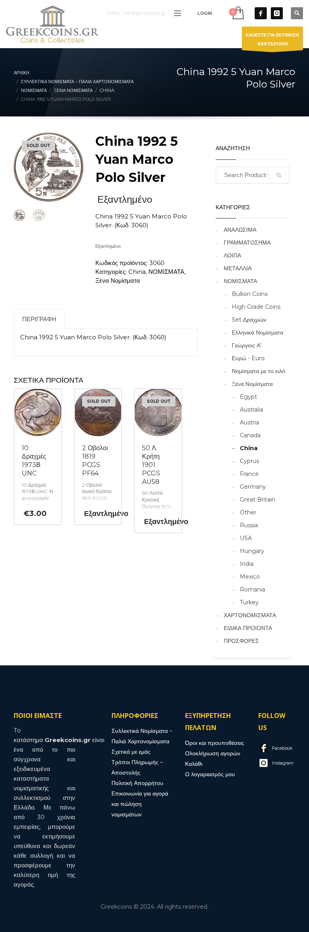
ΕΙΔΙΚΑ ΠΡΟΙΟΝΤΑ (248, 628)
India (246, 563)
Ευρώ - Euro (248, 358)
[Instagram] (277, 13)
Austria (249, 422)
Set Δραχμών (249, 319)
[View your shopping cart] (238, 13)
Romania (252, 589)
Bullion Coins (250, 294)
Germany (253, 486)
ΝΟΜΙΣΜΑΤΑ (166, 271)
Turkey (249, 602)
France (249, 473)
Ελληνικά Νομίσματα (257, 332)
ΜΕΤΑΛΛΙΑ (237, 268)
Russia (249, 525)
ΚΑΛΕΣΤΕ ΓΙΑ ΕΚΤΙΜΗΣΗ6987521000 (272, 39)
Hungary (252, 551)
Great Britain (257, 499)
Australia (251, 409)
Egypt (248, 396)
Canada (250, 435)
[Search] (278, 175)
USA (246, 538)
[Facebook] (261, 13)
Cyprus (249, 461)
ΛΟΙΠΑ (232, 255)
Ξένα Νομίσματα (117, 280)
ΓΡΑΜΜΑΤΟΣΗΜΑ (247, 242)
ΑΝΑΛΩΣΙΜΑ (240, 229)
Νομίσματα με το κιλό (258, 371)
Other (248, 512)
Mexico (250, 576)
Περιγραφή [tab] (39, 319)
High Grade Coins (256, 306)
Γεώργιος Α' (247, 345)
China (137, 271)
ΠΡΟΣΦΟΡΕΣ (241, 640)
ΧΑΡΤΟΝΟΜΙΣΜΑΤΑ (250, 615)
